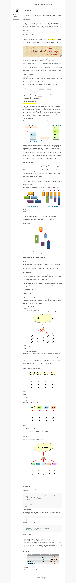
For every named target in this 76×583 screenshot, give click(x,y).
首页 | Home (17, 14)
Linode (43, 578)
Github (45, 578)
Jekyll (40, 578)
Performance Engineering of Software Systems (33, 569)
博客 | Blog (17, 16)
